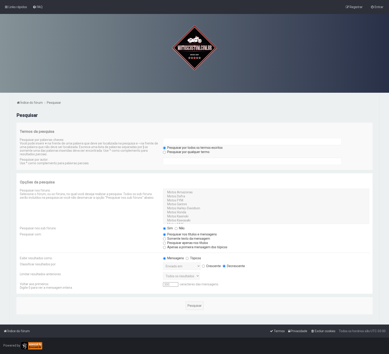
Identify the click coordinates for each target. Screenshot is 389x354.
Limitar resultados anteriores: (40, 274)
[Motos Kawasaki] (266, 221)
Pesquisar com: (31, 234)
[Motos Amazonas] (266, 192)
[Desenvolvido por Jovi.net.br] (31, 346)
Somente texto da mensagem (188, 238)
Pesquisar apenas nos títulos (187, 243)
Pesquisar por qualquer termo (188, 152)
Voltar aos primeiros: (34, 284)
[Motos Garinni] (266, 204)
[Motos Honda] (266, 212)
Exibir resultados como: (36, 258)
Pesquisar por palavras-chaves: (42, 140)
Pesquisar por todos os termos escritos (195, 147)
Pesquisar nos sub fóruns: (38, 228)
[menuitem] (38, 7)
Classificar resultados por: (38, 264)
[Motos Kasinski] (266, 216)
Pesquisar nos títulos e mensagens (192, 234)
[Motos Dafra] (266, 196)
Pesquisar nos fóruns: (35, 190)
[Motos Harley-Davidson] (266, 208)
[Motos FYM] (266, 200)
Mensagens (175, 258)
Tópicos (195, 258)
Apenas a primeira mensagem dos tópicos (197, 247)
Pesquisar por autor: (34, 159)
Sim (170, 228)
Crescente (213, 266)
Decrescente (235, 266)
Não (181, 228)
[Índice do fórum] (194, 47)
